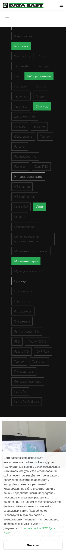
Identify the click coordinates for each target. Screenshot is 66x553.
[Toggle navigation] (61, 5)
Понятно (33, 545)
